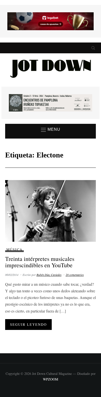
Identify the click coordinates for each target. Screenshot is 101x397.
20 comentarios (75, 275)
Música (14, 249)
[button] (50, 129)
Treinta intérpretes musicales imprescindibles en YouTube (39, 262)
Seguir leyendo (28, 324)
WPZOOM (50, 379)
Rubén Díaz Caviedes (49, 275)
